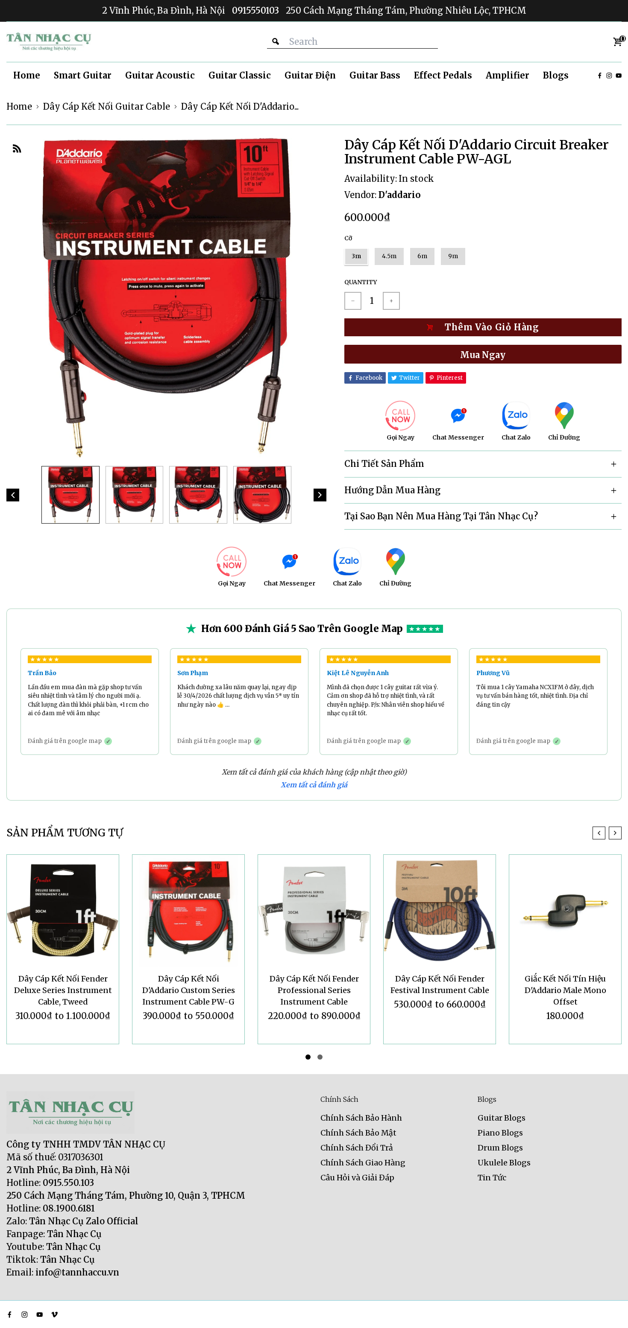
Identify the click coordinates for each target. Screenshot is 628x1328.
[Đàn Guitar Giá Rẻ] (49, 41)
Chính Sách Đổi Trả (356, 1148)
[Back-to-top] (609, 1311)
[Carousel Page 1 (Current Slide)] (308, 1057)
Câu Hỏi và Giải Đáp (357, 1177)
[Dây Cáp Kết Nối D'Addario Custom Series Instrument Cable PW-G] (63, 911)
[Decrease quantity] (352, 301)
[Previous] (12, 495)
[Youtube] (619, 76)
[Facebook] (600, 76)
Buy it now (483, 354)
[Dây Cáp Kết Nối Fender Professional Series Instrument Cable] (188, 911)
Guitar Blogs (501, 1118)
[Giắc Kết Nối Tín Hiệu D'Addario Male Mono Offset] (440, 911)
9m (453, 256)
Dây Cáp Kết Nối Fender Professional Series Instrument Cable (188, 990)
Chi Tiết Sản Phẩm (384, 463)
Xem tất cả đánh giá (314, 784)
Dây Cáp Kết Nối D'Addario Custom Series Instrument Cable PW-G (63, 990)
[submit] (275, 41)
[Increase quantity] (391, 301)
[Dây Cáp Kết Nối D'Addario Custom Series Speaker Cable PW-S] (565, 911)
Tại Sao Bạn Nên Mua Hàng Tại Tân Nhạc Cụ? (441, 516)
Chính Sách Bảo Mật (358, 1133)
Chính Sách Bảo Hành (361, 1118)
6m (422, 256)
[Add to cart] (483, 327)
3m (356, 256)
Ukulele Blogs (504, 1163)
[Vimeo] (54, 1314)
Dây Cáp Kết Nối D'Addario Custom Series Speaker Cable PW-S (565, 990)
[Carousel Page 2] (320, 1057)
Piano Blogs (500, 1133)
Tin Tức (492, 1177)
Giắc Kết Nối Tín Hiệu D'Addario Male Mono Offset (440, 990)
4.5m (389, 256)
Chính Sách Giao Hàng (362, 1163)
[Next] (320, 495)
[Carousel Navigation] (607, 833)
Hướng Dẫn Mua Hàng (392, 490)
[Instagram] (609, 76)
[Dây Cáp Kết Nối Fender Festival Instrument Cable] (314, 911)
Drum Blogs (500, 1148)
